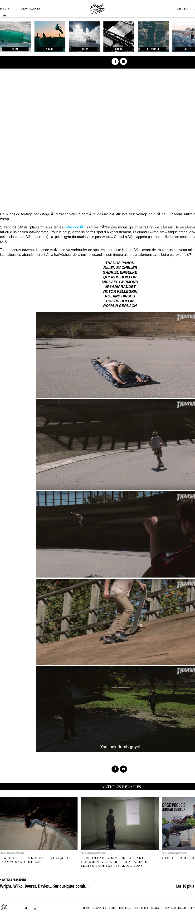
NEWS (4, 8)
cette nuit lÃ (74, 227)
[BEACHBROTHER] (6, 907)
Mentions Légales (175, 908)
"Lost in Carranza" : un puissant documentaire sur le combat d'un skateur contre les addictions (114, 862)
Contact (156, 908)
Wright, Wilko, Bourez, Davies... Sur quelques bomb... (44, 886)
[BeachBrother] (97, 15)
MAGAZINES (31, 8)
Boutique (125, 908)
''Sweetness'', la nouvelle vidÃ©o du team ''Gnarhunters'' (35, 860)
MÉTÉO (183, 8)
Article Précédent (14, 879)
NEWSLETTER (141, 908)
